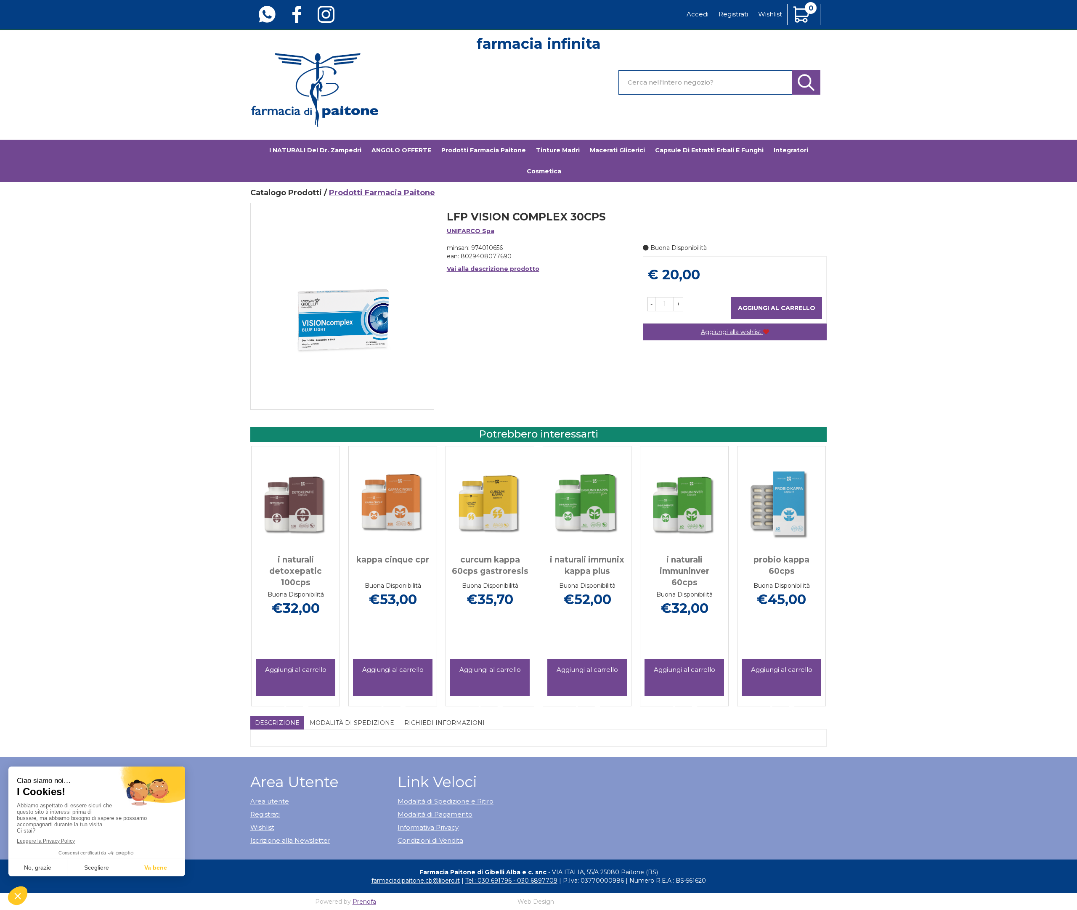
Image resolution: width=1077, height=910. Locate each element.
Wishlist (770, 14)
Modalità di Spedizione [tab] (352, 723)
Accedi (697, 14)
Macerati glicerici (617, 150)
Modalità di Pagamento (435, 814)
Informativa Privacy (428, 827)
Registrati (733, 14)
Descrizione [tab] (277, 723)
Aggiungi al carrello (776, 308)
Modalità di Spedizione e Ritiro (445, 801)
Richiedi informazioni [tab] (444, 723)
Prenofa (364, 901)
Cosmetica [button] (544, 171)
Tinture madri (558, 150)
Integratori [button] (791, 150)
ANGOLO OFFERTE (401, 150)
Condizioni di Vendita (430, 840)
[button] (651, 304)
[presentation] (260, 564)
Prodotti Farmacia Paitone (483, 150)
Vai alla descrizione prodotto (493, 269)
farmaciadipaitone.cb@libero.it (415, 880)
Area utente (269, 801)
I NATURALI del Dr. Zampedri (315, 150)
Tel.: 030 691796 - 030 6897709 (511, 880)
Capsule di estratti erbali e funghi (709, 150)
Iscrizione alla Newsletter (290, 840)
